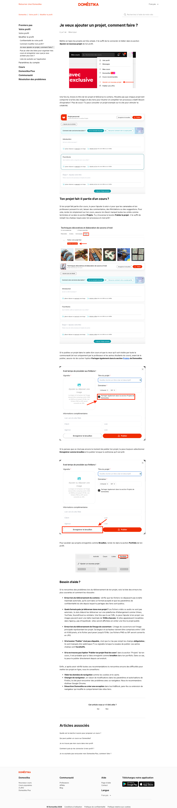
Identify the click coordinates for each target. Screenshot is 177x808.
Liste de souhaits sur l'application (33, 59)
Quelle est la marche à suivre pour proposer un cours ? (80, 733)
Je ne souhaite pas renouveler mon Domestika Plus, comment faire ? (85, 754)
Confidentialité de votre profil (31, 40)
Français (152, 4)
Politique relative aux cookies (119, 807)
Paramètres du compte (29, 62)
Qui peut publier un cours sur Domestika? (75, 738)
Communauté (26, 75)
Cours (22, 67)
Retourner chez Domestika (30, 4)
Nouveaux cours (25, 783)
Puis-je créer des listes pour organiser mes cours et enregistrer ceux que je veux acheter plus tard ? (36, 53)
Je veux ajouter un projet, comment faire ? (36, 47)
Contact (104, 785)
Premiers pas (25, 25)
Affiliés (62, 785)
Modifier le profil (46, 15)
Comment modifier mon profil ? (32, 44)
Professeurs (64, 783)
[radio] (98, 709)
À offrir (21, 788)
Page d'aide (106, 783)
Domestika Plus (27, 71)
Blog (61, 788)
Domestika (22, 15)
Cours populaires (25, 785)
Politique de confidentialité (94, 807)
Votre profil (33, 15)
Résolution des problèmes (32, 79)
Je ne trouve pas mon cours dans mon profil (76, 743)
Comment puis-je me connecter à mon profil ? (77, 748)
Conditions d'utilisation (73, 807)
